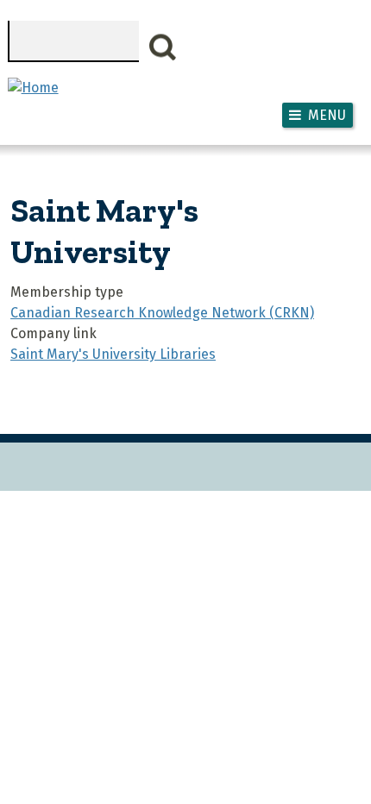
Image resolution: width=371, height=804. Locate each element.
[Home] (33, 87)
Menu (327, 115)
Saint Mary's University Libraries (113, 354)
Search (163, 47)
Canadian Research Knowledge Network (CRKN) (162, 313)
